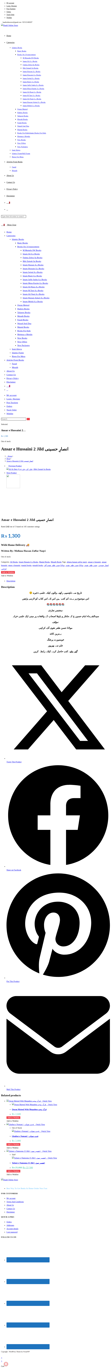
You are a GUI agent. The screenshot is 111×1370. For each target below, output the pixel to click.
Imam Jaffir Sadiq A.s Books (35, 279)
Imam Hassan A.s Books (33, 265)
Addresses (10, 1225)
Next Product (11, 473)
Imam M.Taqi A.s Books (33, 290)
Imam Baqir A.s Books (32, 276)
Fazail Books (22, 320)
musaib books (37, 565)
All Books (14, 562)
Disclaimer (11, 382)
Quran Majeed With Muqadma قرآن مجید (29, 1109)
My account (10, 3)
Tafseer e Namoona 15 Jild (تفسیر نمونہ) (28, 1163)
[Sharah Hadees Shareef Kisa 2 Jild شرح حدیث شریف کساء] (13, 487)
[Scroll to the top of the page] (2, 1354)
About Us (10, 371)
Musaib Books (23, 316)
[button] (8, 572)
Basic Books (22, 243)
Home (9, 232)
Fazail (14, 364)
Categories (10, 236)
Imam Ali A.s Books (31, 254)
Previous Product (15, 466)
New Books (22, 338)
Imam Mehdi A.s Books (33, 301)
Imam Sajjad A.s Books (33, 272)
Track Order (10, 15)
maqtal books (26, 565)
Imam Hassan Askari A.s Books (36, 298)
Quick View (47, 1101)
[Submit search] (28, 419)
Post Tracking (10, 9)
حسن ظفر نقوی (90, 565)
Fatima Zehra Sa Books (32, 258)
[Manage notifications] (6, 1364)
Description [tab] (10, 581)
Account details (12, 1229)
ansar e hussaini (14, 565)
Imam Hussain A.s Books (33, 268)
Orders (8, 12)
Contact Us (11, 375)
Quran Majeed (23, 305)
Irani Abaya (17, 349)
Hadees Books (23, 309)
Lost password (11, 1232)
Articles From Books (15, 360)
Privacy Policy (12, 378)
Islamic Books (18, 239)
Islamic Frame (18, 353)
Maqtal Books (23, 327)
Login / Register (11, 6)
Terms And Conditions (15, 1202)
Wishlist (9, 18)
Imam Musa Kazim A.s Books (35, 283)
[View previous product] (7, 466)
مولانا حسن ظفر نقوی (74, 565)
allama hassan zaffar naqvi (77, 562)
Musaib (15, 367)
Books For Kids (24, 331)
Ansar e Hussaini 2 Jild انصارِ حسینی (19, 461)
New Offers (22, 342)
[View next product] (18, 473)
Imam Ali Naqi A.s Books (33, 294)
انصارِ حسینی (103, 565)
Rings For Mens (18, 356)
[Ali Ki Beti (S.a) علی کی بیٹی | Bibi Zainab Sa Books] (28, 469)
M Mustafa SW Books (32, 250)
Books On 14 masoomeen (28, 247)
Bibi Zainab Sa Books (32, 261)
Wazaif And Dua (24, 323)
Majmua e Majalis (24, 334)
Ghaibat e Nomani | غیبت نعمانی (25, 1136)
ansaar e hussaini (94, 562)
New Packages (23, 345)
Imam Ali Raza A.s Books (34, 287)
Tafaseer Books (23, 312)
